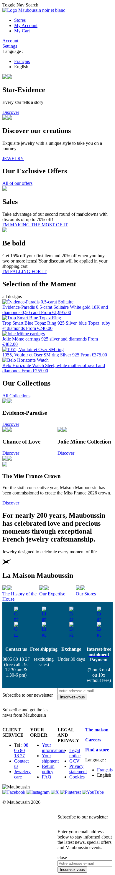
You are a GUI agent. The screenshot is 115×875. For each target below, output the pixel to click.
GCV (74, 760)
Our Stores (86, 593)
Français (22, 61)
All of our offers (17, 183)
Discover (10, 112)
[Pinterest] (71, 792)
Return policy (48, 769)
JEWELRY (13, 158)
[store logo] (33, 10)
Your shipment (50, 758)
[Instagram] (39, 792)
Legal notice (74, 753)
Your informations (53, 748)
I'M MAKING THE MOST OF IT (35, 224)
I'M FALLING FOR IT (24, 271)
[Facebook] (14, 792)
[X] (55, 792)
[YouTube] (93, 792)
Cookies (77, 776)
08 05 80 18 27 (21, 750)
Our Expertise (52, 593)
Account (10, 40)
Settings (9, 46)
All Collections (16, 395)
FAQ (46, 776)
